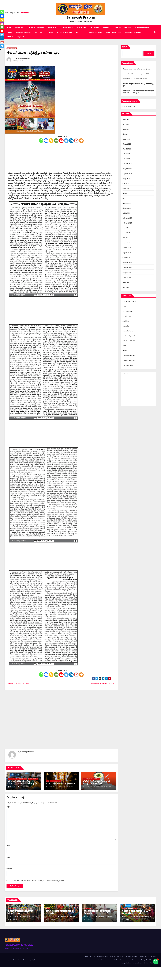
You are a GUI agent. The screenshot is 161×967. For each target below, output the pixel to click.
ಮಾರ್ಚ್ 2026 (127, 144)
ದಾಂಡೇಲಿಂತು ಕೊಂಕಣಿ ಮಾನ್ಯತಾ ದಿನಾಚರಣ (135, 79)
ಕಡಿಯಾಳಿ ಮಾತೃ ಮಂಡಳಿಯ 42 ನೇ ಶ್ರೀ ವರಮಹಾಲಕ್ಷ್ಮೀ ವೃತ (136, 911)
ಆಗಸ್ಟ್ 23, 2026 (14, 916)
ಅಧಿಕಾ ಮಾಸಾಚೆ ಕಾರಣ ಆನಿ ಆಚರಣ (60, 783)
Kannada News (23, 778)
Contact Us (53, 27)
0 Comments (14, 919)
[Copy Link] (51, 140)
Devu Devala (68, 27)
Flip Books (81, 27)
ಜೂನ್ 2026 (126, 129)
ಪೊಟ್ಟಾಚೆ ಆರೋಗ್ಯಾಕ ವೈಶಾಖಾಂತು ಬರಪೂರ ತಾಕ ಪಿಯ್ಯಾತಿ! (96, 782)
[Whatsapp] (41, 140)
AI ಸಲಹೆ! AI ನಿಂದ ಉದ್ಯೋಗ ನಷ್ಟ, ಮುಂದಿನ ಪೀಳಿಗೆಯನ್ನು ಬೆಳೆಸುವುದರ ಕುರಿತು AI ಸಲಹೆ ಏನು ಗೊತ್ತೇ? (22, 783)
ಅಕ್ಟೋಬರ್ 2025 (127, 169)
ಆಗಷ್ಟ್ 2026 (126, 119)
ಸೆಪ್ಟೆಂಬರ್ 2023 (127, 277)
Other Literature (64, 32)
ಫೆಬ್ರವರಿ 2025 (127, 208)
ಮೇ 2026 (125, 134)
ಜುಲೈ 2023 (126, 287)
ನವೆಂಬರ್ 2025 (127, 164)
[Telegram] (2, 46)
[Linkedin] (71, 140)
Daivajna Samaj (128, 311)
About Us (19, 27)
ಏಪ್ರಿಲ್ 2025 (126, 198)
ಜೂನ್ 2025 (126, 188)
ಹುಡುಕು (124, 47)
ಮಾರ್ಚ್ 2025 (127, 203)
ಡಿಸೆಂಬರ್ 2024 (127, 218)
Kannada (107, 27)
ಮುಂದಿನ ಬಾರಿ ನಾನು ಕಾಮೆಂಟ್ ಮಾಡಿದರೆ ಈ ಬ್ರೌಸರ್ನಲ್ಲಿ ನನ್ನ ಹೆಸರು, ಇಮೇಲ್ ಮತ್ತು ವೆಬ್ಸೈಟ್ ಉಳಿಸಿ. (36, 880)
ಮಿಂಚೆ (9, 857)
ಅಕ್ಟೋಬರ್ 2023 (127, 272)
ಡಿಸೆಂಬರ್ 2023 (127, 262)
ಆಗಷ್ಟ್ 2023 (126, 282)
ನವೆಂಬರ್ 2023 (127, 267)
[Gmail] (76, 140)
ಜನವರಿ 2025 (127, 213)
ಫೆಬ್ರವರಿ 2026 (127, 149)
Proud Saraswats (94, 32)
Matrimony (40, 32)
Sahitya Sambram (113, 32)
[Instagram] (2, 23)
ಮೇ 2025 (125, 193)
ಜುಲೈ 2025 (126, 183)
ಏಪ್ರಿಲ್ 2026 (126, 139)
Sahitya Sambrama (12, 48)
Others (86, 778)
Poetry (79, 32)
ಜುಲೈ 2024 (126, 228)
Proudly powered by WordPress (13, 960)
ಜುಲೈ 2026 (126, 124)
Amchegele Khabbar (35, 27)
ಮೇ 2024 (125, 238)
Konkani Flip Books (123, 27)
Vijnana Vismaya (128, 365)
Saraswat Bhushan (133, 32)
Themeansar (37, 960)
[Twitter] (66, 140)
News (51, 32)
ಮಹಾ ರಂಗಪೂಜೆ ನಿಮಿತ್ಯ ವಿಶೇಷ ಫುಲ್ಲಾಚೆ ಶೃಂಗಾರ (136, 69)
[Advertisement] (61, 159)
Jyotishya (94, 27)
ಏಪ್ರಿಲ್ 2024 (126, 243)
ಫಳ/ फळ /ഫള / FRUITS (19, 684)
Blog (10, 778)
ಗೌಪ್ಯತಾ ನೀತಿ (20, 37)
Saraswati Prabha (80, 17)
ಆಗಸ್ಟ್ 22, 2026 (52, 916)
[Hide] (0, 49)
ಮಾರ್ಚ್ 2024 (127, 247)
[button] (155, 32)
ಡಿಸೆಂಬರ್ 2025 (127, 159)
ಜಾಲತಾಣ (9, 868)
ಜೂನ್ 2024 (126, 233)
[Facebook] (46, 140)
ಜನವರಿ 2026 (127, 154)
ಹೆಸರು (9, 845)
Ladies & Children (23, 32)
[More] (81, 140)
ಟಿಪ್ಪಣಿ (9, 807)
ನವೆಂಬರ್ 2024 (127, 223)
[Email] (56, 140)
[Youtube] (61, 140)
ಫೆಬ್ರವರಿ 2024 (127, 252)
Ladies (9, 32)
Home (9, 27)
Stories (10, 37)
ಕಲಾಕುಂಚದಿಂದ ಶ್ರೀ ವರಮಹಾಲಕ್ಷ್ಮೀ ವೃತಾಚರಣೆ (136, 74)
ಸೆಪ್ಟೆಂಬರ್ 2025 (127, 173)
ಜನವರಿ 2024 (127, 257)
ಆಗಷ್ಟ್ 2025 (126, 178)
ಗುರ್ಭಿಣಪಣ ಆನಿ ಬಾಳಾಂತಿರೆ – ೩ (101, 684)
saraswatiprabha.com (23, 58)
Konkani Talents (142, 27)
